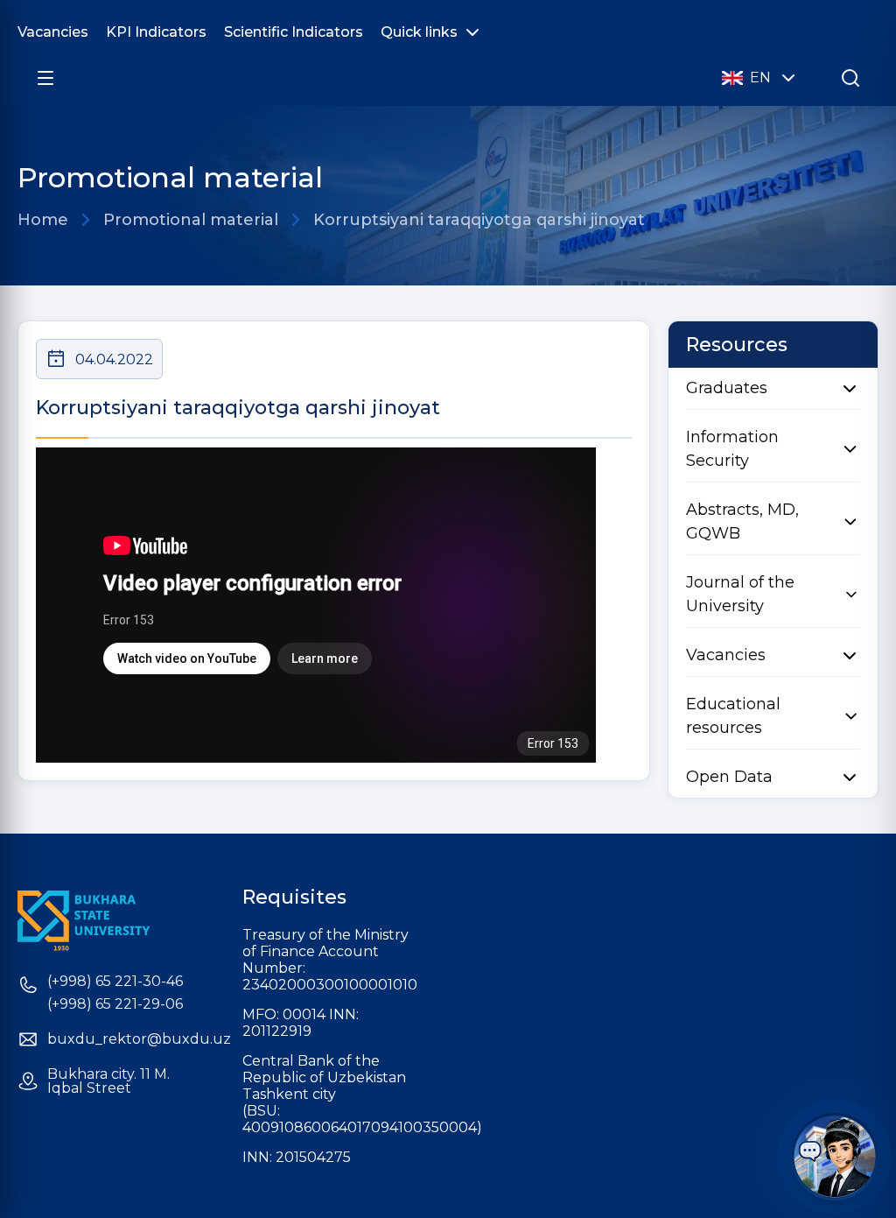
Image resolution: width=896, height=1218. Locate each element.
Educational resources (733, 715)
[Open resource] (45, 77)
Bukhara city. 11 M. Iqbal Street (108, 1081)
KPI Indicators (156, 32)
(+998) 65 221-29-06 (115, 1004)
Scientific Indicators (293, 32)
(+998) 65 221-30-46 (115, 982)
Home (43, 219)
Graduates (726, 388)
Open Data (729, 776)
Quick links (419, 32)
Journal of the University (740, 594)
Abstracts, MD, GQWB (742, 521)
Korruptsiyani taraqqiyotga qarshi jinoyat (479, 219)
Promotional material (190, 219)
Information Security (732, 448)
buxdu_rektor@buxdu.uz (139, 1039)
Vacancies (53, 32)
